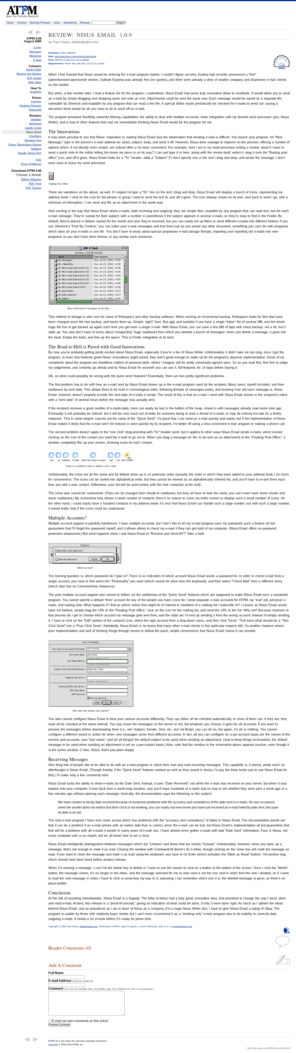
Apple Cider (33, 69)
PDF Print (35, 183)
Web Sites (34, 82)
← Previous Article (29, 32)
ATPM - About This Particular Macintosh (22, 11)
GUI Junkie (34, 78)
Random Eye (33, 140)
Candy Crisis (33, 127)
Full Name (56, 973)
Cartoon (36, 101)
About (10, 22)
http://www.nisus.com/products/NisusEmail (75, 56)
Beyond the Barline (29, 73)
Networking (70, 22)
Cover (37, 47)
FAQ (38, 159)
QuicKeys (35, 136)
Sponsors (35, 51)
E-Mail (37, 60)
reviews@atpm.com (182, 926)
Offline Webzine (31, 179)
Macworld (35, 109)
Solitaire (36, 148)
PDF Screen (33, 187)
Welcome (35, 55)
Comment (101, 988)
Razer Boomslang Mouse (24, 144)
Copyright (53, 1044)
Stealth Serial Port (29, 153)
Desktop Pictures (40, 22)
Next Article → (38, 32)
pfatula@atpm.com (85, 42)
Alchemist (35, 123)
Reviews (85, 22)
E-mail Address (70, 980)
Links (57, 22)
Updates (36, 119)
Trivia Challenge (31, 163)
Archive (21, 22)
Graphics (35, 91)
